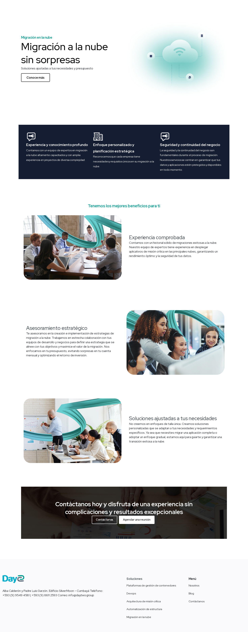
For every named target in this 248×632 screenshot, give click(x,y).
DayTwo (40, 11)
